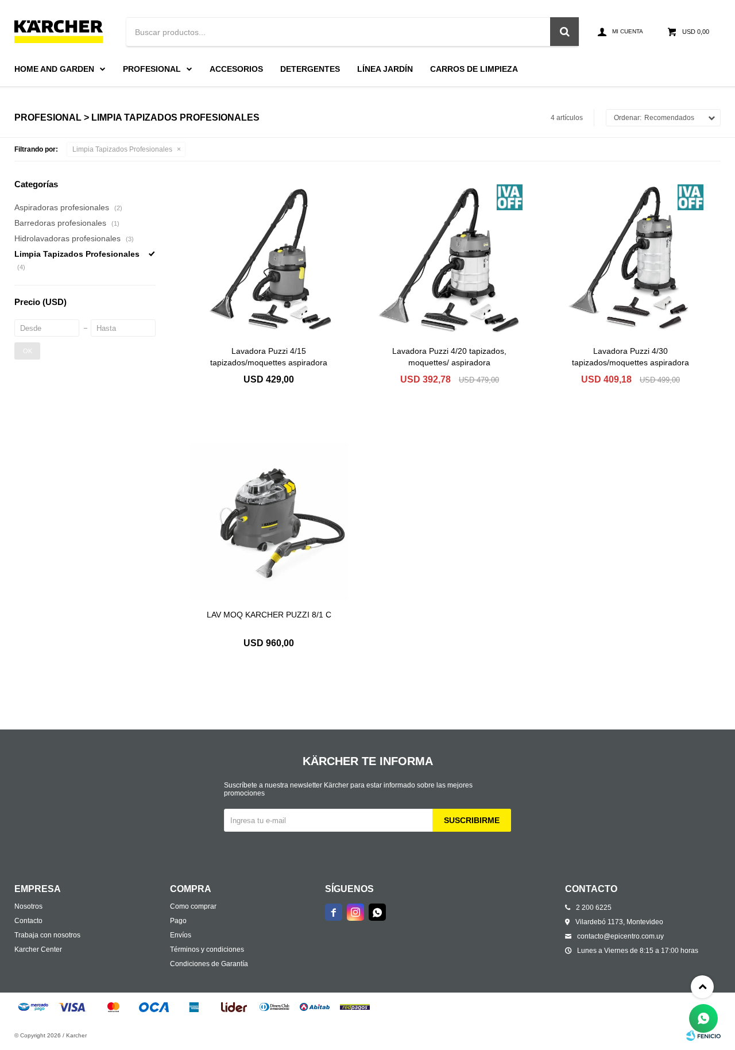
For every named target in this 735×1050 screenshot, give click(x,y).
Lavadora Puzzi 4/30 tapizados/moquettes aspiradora (630, 356)
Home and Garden (54, 69)
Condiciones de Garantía (209, 964)
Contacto (28, 921)
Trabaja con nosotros (47, 935)
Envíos (180, 935)
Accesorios (236, 69)
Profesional (152, 69)
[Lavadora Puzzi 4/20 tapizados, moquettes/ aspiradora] (450, 258)
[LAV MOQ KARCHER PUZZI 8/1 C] (269, 522)
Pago (178, 921)
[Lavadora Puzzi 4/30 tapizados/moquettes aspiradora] (630, 258)
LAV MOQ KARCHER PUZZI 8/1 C (269, 614)
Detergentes (310, 69)
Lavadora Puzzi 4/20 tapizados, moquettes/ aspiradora (449, 356)
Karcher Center (38, 949)
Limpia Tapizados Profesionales (122, 149)
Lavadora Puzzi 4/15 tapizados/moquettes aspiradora (268, 356)
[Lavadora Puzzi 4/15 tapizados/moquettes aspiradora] (269, 258)
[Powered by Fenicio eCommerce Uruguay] (703, 1035)
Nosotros (28, 906)
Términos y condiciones (207, 949)
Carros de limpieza (474, 69)
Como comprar (193, 906)
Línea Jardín (385, 69)
